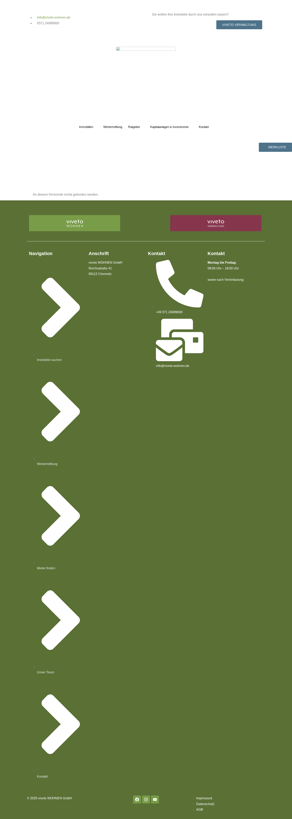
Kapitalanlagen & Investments (169, 127)
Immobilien (86, 127)
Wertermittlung (112, 127)
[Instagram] (146, 799)
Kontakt (204, 127)
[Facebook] (137, 799)
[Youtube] (155, 799)
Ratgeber (134, 127)
